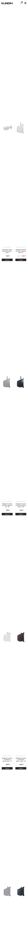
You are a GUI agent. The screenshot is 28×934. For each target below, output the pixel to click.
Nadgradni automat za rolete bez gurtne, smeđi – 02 (21, 759)
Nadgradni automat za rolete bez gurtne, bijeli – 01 (7, 759)
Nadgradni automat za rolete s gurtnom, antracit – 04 (21, 505)
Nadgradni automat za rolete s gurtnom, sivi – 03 (7, 505)
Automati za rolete (20, 247)
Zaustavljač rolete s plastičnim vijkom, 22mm (7, 251)
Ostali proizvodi (7, 247)
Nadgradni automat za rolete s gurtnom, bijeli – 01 (21, 251)
